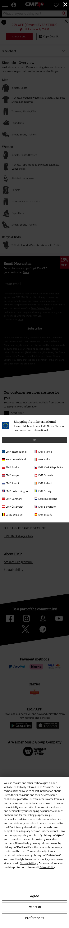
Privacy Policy (47, 867)
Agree (34, 896)
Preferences (34, 917)
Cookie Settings (29, 863)
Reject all (34, 907)
